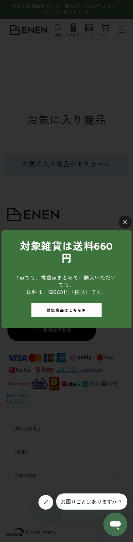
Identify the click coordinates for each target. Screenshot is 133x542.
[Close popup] (125, 222)
